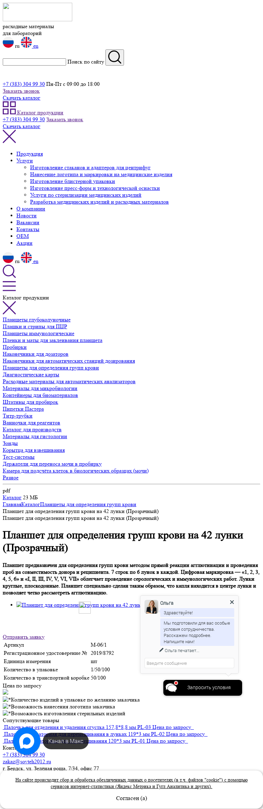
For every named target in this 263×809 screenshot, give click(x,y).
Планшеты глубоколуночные (37, 319)
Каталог (12, 497)
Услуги (24, 160)
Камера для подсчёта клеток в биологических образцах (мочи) (76, 470)
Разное (10, 477)
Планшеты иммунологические (38, 333)
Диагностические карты (31, 374)
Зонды (10, 443)
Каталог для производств (32, 429)
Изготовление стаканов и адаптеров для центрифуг (90, 167)
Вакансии (27, 222)
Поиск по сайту (85, 61)
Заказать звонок (21, 91)
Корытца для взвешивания (34, 450)
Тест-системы (19, 457)
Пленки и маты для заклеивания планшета (52, 340)
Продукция (29, 153)
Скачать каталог (21, 97)
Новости (26, 215)
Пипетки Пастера (23, 409)
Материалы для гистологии (35, 436)
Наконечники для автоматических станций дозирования (69, 360)
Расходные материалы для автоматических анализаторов (69, 381)
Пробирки (15, 347)
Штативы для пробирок (30, 402)
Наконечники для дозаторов (35, 354)
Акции (24, 243)
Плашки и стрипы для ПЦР (35, 326)
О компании (30, 208)
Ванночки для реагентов (31, 422)
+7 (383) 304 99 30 (24, 84)
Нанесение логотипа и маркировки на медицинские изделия (101, 174)
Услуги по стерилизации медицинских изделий (85, 195)
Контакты (27, 229)
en (35, 46)
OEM (22, 236)
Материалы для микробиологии (40, 388)
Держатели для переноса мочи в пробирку (52, 463)
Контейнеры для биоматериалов (40, 395)
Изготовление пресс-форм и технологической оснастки (95, 188)
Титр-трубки (18, 415)
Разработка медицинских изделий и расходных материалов (99, 201)
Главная (12, 504)
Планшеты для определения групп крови (51, 367)
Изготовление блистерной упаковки (72, 181)
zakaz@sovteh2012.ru (27, 761)
